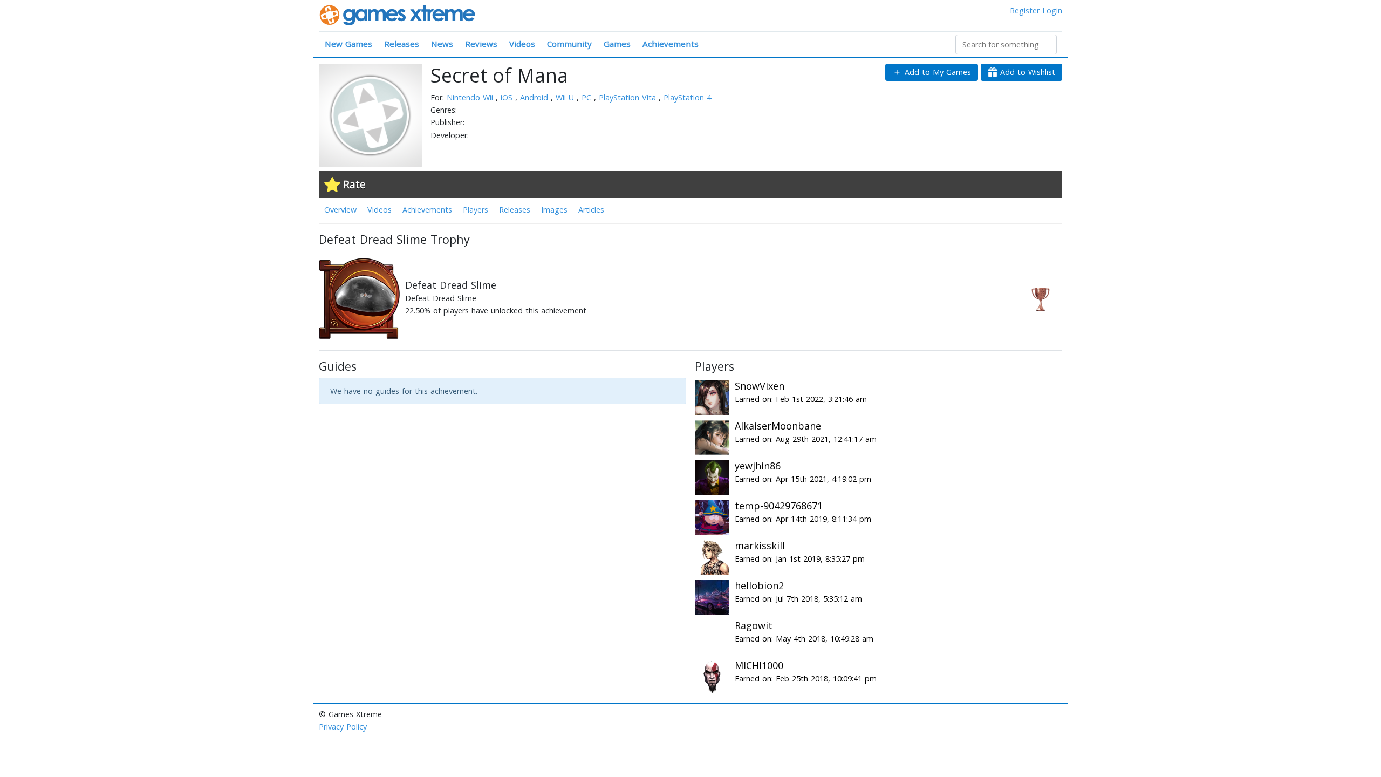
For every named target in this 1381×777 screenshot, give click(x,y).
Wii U (566, 97)
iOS (508, 97)
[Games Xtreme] (398, 14)
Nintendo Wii (471, 97)
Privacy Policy (343, 726)
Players (475, 210)
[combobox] (1006, 44)
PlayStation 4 (687, 97)
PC (588, 97)
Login (1052, 10)
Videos (522, 43)
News (442, 43)
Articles (591, 210)
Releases (401, 43)
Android (535, 97)
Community (569, 43)
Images (554, 210)
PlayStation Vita (629, 97)
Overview (340, 210)
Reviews (481, 43)
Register (1025, 10)
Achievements (670, 43)
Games (617, 43)
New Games (348, 43)
